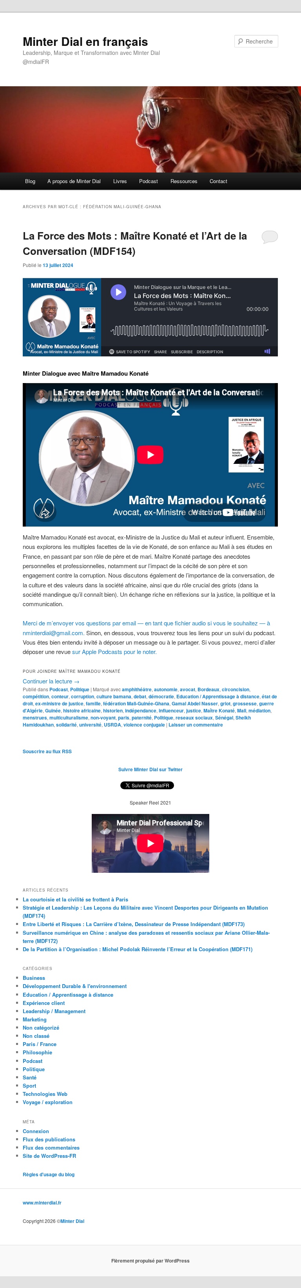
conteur (60, 696)
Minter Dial (72, 1220)
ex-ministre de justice (59, 703)
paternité (142, 717)
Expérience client (44, 1002)
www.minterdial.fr (42, 1202)
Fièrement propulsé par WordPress (150, 1260)
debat (140, 696)
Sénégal (224, 717)
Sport (29, 1085)
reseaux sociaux (194, 717)
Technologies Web (45, 1093)
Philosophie (37, 1052)
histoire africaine (82, 710)
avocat (187, 689)
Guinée (53, 710)
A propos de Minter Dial (74, 181)
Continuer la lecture (51, 681)
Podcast (148, 181)
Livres (120, 181)
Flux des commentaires (51, 1147)
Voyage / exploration (48, 1102)
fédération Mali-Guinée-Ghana (136, 703)
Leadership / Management (54, 1011)
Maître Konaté (219, 710)
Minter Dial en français (85, 41)
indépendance (140, 710)
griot (225, 703)
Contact (218, 181)
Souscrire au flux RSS (47, 751)
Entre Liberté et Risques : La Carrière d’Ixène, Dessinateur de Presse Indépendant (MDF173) (134, 924)
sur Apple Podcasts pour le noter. (114, 651)
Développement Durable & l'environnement (75, 986)
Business (34, 977)
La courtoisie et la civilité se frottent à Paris (75, 899)
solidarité (66, 724)
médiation (259, 710)
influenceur (171, 710)
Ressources (184, 181)
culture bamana (113, 696)
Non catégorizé (41, 1027)
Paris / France (39, 1044)
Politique (79, 689)
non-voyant (103, 717)
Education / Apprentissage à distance (217, 696)
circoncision (235, 689)
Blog (30, 181)
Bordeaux (208, 689)
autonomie (166, 689)
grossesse (245, 703)
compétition (36, 696)
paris (123, 717)
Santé (29, 1077)
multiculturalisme (68, 717)
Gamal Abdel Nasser (195, 703)
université (90, 724)
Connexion (36, 1131)
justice (193, 710)
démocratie (161, 696)
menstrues (35, 717)
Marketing (35, 1019)
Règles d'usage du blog (48, 1174)
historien (113, 710)
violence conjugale (144, 724)
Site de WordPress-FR (49, 1155)
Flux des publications (49, 1139)
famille (93, 703)
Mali (241, 710)
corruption (82, 696)
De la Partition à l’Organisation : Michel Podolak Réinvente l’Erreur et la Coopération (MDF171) (137, 949)
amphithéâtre (137, 689)
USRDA (112, 724)
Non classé (36, 1035)
